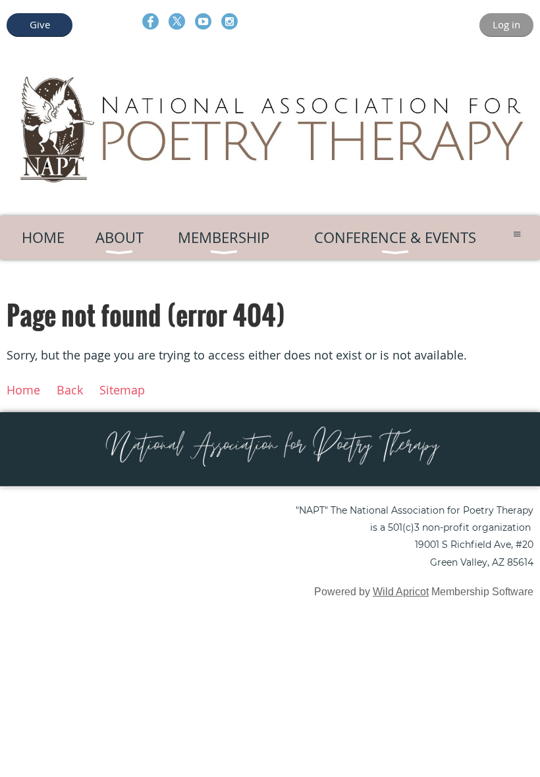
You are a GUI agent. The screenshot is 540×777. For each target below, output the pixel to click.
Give (40, 24)
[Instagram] (229, 21)
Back (70, 390)
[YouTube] (203, 21)
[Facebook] (150, 21)
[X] (177, 21)
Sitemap (122, 390)
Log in (506, 24)
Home (23, 390)
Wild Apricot (401, 591)
